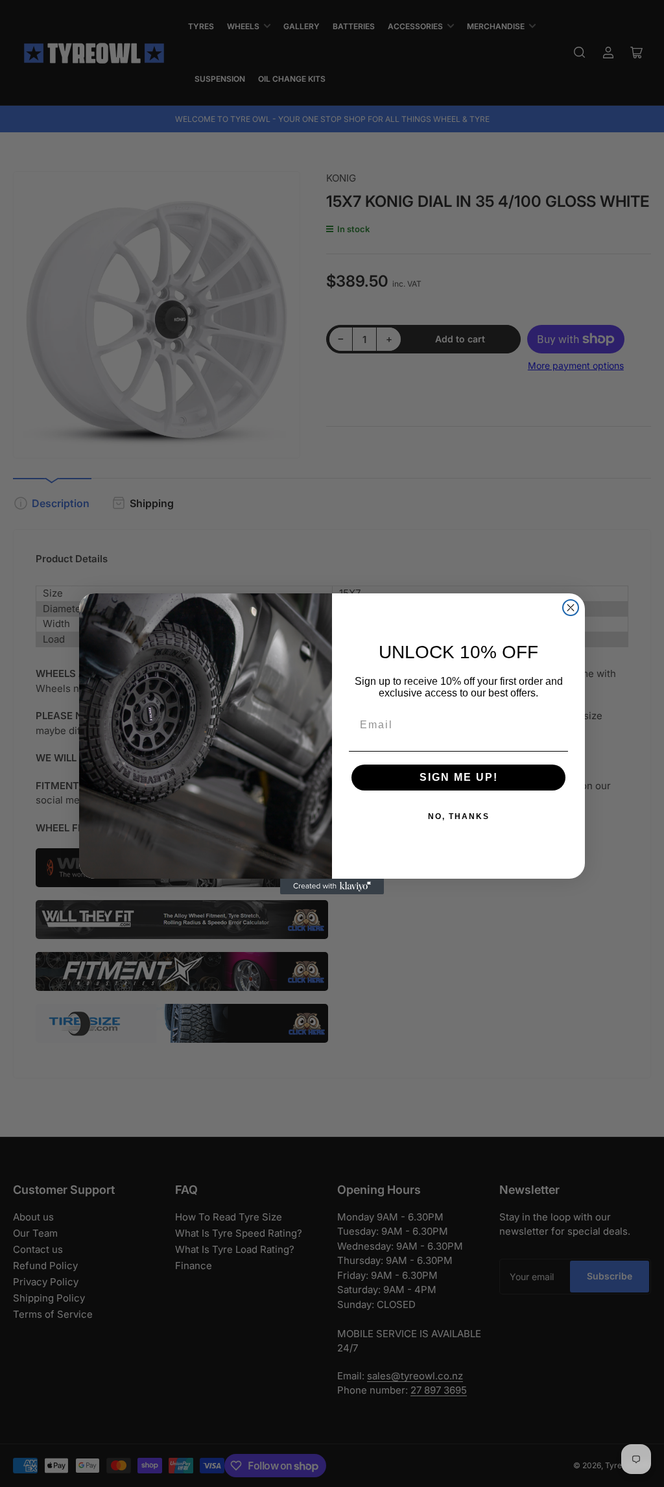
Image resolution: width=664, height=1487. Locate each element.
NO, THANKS (459, 816)
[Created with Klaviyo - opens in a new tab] (332, 886)
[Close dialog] (570, 607)
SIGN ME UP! (459, 777)
